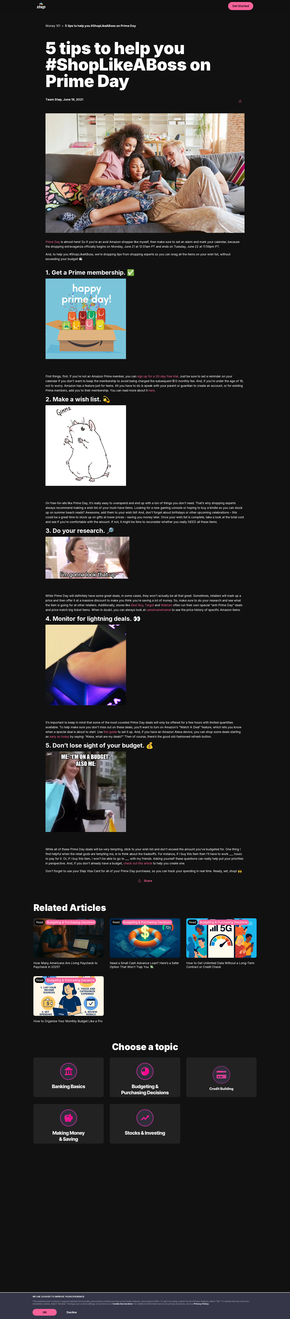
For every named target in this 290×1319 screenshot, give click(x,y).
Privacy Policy (201, 1304)
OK (45, 1312)
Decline (72, 1312)
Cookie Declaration (122, 1304)
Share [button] (148, 881)
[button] (240, 101)
